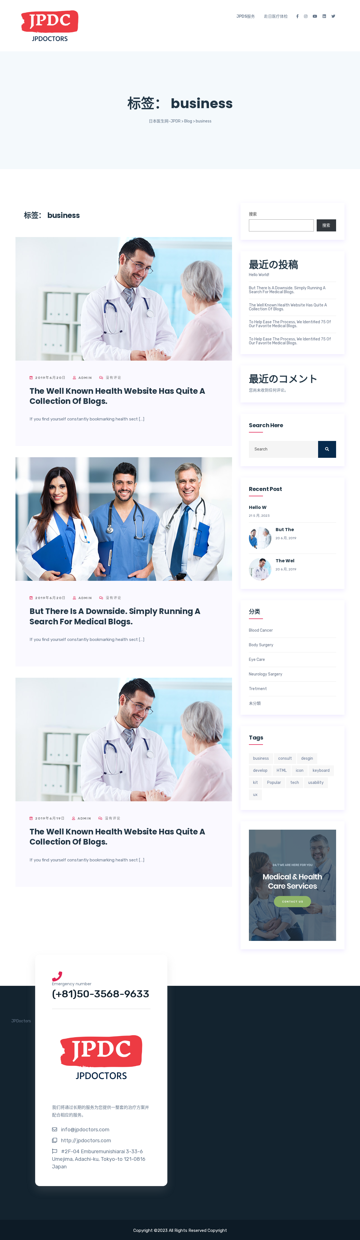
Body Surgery (261, 645)
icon (299, 770)
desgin (307, 758)
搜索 (253, 214)
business (261, 758)
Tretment (258, 689)
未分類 (255, 704)
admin (84, 378)
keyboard (321, 770)
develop (260, 770)
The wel (285, 561)
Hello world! (259, 275)
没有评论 (113, 378)
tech (294, 782)
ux (255, 794)
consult (285, 758)
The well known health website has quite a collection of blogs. (117, 396)
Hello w (258, 508)
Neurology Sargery (265, 674)
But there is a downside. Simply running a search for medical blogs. (115, 616)
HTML (282, 770)
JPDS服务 (246, 16)
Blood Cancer (261, 630)
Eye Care (257, 660)
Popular (274, 782)
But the (285, 530)
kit (255, 782)
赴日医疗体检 (276, 16)
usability (316, 782)
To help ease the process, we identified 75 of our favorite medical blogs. (290, 324)
